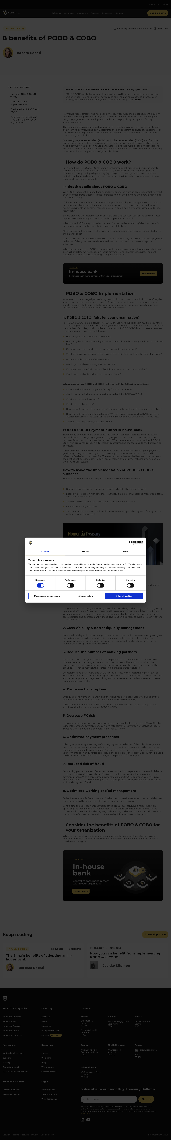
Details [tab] (85, 551)
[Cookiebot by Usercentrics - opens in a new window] (131, 543)
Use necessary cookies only (47, 596)
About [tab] (126, 551)
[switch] (70, 585)
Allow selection (85, 596)
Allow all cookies (124, 596)
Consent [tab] (45, 551)
